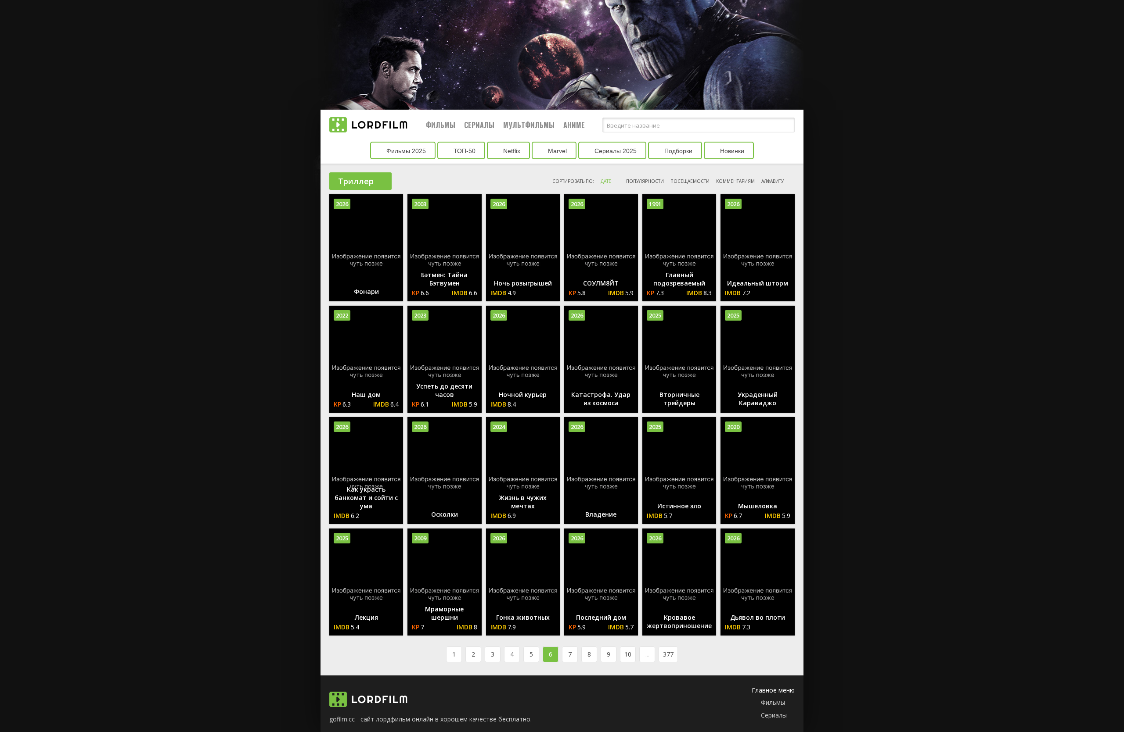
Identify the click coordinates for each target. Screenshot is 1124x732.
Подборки (677, 150)
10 (627, 654)
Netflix (510, 150)
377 (668, 654)
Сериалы (479, 125)
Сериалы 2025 (615, 150)
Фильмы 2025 (405, 150)
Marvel (556, 150)
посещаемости (690, 181)
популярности (645, 181)
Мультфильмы (529, 125)
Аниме (574, 125)
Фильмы (440, 125)
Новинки (731, 150)
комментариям (735, 181)
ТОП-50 (464, 150)
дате (606, 181)
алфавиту (772, 181)
